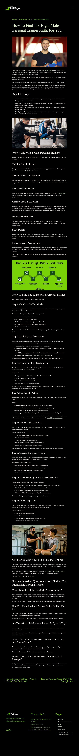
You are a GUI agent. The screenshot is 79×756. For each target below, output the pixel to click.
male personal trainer (47, 70)
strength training (62, 193)
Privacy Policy (61, 729)
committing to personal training (54, 417)
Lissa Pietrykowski (43, 19)
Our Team (60, 719)
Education (14, 19)
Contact (60, 726)
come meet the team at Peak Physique (55, 571)
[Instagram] (10, 730)
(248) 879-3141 (39, 724)
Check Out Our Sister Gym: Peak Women (64, 733)
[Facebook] (7, 730)
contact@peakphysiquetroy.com (43, 727)
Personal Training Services (64, 721)
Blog (59, 724)
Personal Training (23, 19)
